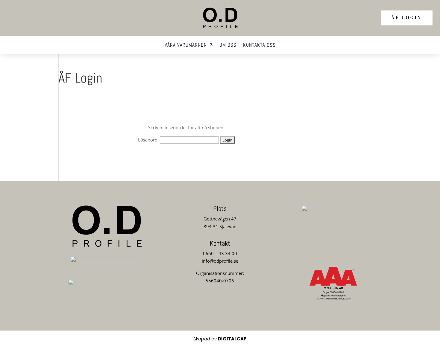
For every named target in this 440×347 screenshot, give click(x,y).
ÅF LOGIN (407, 18)
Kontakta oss (259, 45)
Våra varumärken (186, 45)
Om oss (227, 45)
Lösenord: (149, 140)
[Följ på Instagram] (220, 303)
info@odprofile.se (220, 261)
